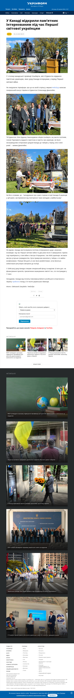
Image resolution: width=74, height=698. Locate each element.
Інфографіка (9, 660)
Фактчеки (25, 657)
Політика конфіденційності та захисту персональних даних (44, 667)
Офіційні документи (12, 669)
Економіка (14, 13)
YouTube (49, 328)
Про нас (41, 648)
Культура (35, 13)
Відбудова (25, 650)
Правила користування (45, 657)
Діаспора (33, 291)
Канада (40, 291)
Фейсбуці (55, 87)
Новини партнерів (11, 664)
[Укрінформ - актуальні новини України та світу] (37, 3)
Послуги (8, 9)
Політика (25, 653)
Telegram (33, 328)
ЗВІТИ (40, 671)
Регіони (27, 13)
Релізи (8, 671)
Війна (7, 13)
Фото (7, 653)
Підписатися (24, 321)
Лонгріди (9, 662)
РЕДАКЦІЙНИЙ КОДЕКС (45, 673)
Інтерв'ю (8, 651)
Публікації (9, 648)
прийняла (16, 282)
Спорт (42, 13)
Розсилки (41, 675)
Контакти (41, 650)
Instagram (40, 328)
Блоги (8, 657)
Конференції (10, 666)
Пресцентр (22, 9)
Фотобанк (14, 9)
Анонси (28, 9)
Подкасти (9, 646)
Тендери (41, 659)
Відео (8, 655)
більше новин (37, 364)
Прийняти (52, 695)
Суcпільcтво (26, 664)
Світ (21, 13)
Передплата (42, 653)
